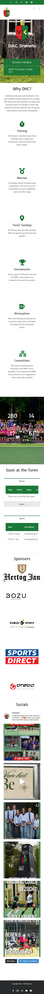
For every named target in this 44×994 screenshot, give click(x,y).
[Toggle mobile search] (34, 8)
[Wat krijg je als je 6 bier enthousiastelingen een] (22, 820)
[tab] (22, 481)
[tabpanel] (22, 492)
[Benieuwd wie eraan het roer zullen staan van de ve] (22, 781)
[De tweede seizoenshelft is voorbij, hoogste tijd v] (22, 899)
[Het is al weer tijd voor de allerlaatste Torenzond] (22, 938)
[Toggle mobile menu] (39, 8)
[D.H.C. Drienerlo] (22, 20)
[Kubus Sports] (22, 612)
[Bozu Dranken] (16, 585)
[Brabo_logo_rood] (22, 678)
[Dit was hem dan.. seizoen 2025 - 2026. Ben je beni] (22, 860)
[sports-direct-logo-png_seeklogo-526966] (22, 639)
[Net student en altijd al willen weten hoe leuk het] (22, 742)
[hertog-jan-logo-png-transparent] (22, 565)
